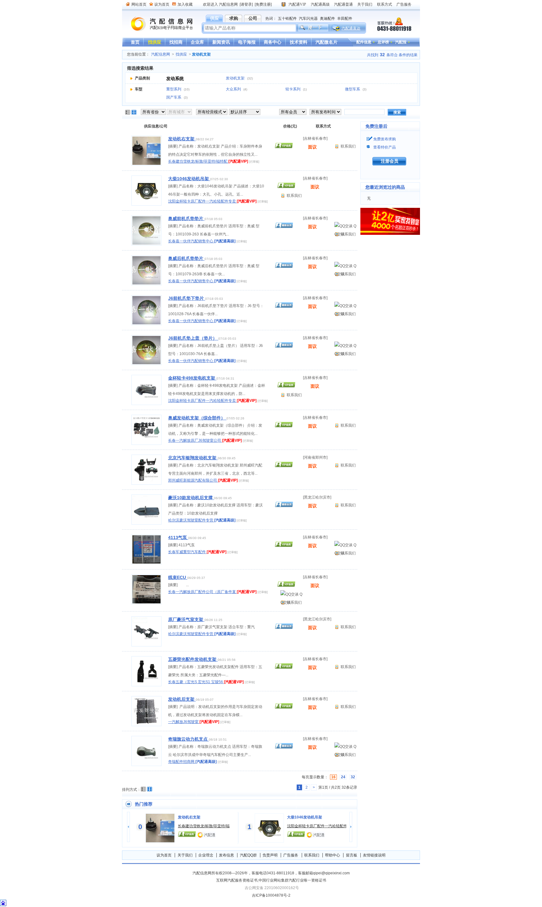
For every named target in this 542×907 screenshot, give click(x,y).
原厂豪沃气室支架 (186, 619)
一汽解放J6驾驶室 (183, 722)
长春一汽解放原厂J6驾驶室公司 (195, 440)
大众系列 (234, 89)
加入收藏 (185, 4)
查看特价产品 (384, 147)
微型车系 (353, 89)
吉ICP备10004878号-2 (271, 895)
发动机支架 (236, 78)
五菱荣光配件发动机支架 (193, 659)
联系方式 (384, 4)
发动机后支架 (182, 699)
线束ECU (177, 577)
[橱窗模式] (134, 113)
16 (333, 777)
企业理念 (205, 855)
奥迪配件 (327, 18)
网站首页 (138, 4)
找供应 (154, 42)
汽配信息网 (158, 24)
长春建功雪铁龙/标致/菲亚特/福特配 (198, 161)
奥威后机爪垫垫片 (186, 258)
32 (353, 777)
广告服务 (404, 4)
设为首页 (161, 4)
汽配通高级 (320, 4)
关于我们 (364, 4)
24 (343, 777)
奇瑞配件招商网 (181, 761)
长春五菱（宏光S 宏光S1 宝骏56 (196, 682)
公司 (252, 18)
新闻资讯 (221, 42)
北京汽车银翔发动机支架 (193, 457)
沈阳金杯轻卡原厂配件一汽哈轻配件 (317, 826)
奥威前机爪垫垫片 (186, 218)
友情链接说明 (374, 855)
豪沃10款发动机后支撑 (191, 497)
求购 (233, 18)
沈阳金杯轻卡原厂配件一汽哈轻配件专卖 (202, 201)
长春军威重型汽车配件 (187, 552)
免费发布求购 (384, 139)
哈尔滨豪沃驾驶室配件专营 (191, 520)
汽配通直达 (351, 28)
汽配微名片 (326, 42)
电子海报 (247, 42)
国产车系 (174, 97)
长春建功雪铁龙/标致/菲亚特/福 (204, 826)
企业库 (197, 42)
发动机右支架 (182, 138)
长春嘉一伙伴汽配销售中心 (191, 241)
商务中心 (272, 42)
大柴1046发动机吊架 (189, 178)
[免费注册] (263, 4)
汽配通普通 (343, 4)
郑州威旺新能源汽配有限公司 (193, 480)
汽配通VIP (297, 4)
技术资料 (298, 42)
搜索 (397, 112)
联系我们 (348, 146)
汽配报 (400, 42)
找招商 (176, 42)
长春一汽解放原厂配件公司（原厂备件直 (202, 592)
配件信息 (363, 42)
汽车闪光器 (308, 18)
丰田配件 (344, 18)
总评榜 (383, 42)
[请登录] (246, 4)
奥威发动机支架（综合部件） (197, 417)
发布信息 (226, 855)
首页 (135, 42)
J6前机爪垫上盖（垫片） (193, 338)
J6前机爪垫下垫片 (186, 298)
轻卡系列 (293, 89)
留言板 (351, 855)
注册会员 (389, 161)
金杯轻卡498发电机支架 (192, 378)
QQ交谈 (345, 227)
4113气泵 (178, 537)
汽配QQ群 (248, 855)
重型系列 (174, 89)
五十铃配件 (287, 18)
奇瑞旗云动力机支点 (188, 739)
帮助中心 (332, 855)
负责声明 (270, 855)
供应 (214, 18)
